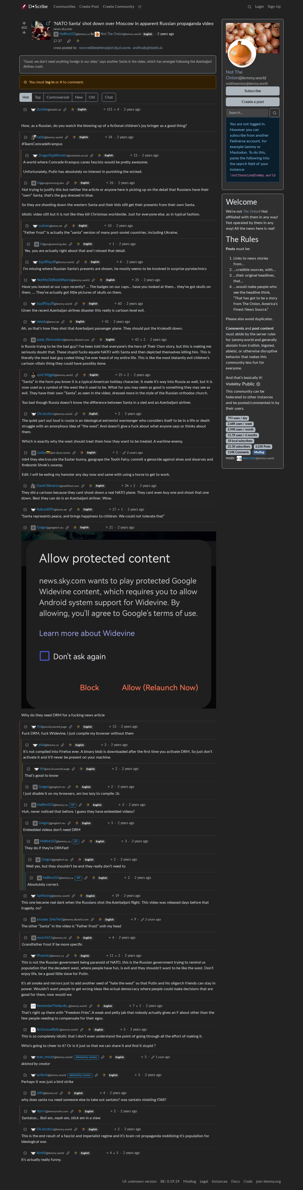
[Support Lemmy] (139, 6)
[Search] (249, 6)
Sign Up (274, 7)
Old (92, 97)
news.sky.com (62, 29)
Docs (235, 1181)
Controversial (58, 97)
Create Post (89, 7)
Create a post (253, 102)
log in (49, 82)
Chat (109, 97)
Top (38, 97)
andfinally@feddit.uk (147, 48)
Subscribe (253, 91)
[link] (69, 41)
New (79, 97)
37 (60, 41)
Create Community (118, 7)
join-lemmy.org (268, 1181)
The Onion (251, 211)
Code (248, 1181)
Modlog (259, 452)
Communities (64, 7)
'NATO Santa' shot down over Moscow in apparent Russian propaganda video (133, 23)
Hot (25, 97)
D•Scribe (38, 6)
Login (259, 7)
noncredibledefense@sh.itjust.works (105, 48)
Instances (219, 1181)
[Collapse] (25, 109)
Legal (204, 1181)
